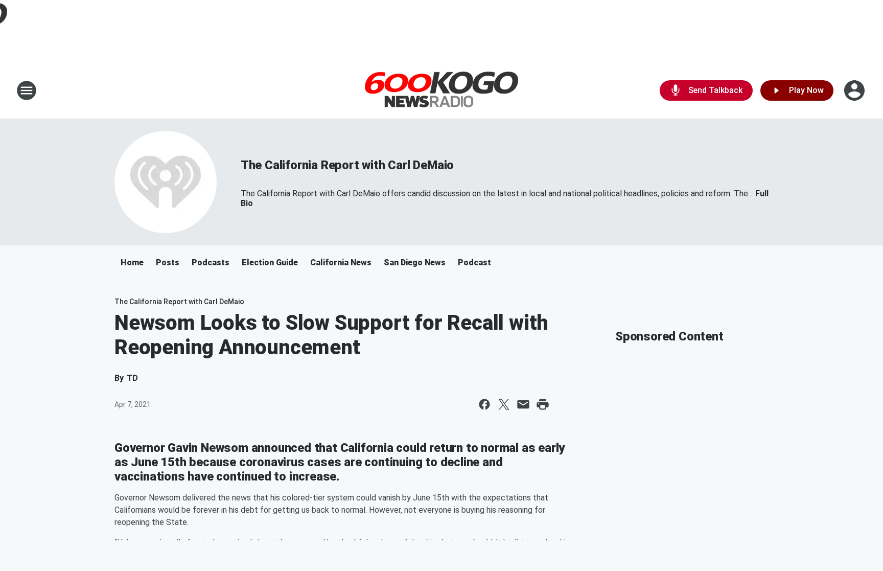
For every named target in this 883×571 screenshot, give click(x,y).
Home (132, 262)
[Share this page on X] (504, 404)
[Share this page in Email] (523, 404)
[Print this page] (543, 404)
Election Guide (270, 262)
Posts (167, 262)
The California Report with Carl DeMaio (347, 165)
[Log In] (855, 90)
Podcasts (210, 262)
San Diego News (415, 262)
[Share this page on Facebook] (484, 404)
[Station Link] (441, 91)
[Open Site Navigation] (26, 90)
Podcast (474, 262)
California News (340, 262)
